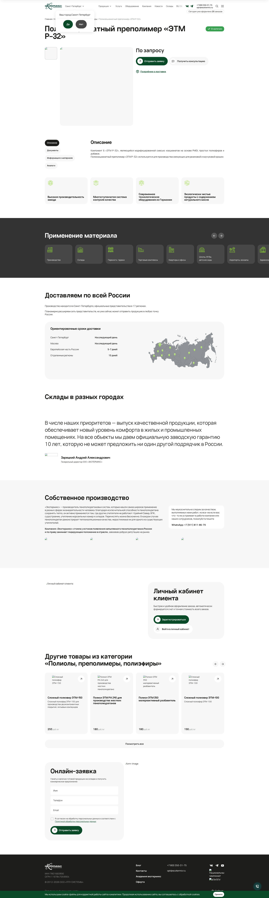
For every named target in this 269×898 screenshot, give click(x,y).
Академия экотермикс (148, 876)
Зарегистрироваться (174, 619)
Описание (52, 142)
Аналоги (51, 165)
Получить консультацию (191, 61)
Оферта (140, 881)
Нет (81, 24)
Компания (146, 6)
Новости (159, 6)
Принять (218, 894)
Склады (169, 6)
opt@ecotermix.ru (205, 7)
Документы (52, 150)
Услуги (118, 6)
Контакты (141, 870)
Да (68, 24)
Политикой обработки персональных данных (75, 821)
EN (181, 6)
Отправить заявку (154, 61)
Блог (138, 865)
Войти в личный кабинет (175, 629)
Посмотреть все (134, 743)
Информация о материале (60, 158)
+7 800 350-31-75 (204, 5)
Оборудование (132, 6)
